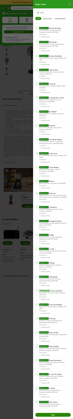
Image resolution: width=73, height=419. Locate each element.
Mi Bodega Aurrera (60, 18)
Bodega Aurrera (47, 18)
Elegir (53, 415)
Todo (38, 18)
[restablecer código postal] (38, 13)
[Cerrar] (69, 4)
